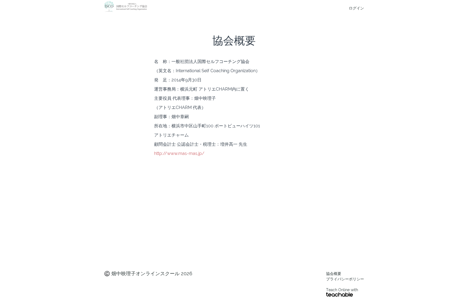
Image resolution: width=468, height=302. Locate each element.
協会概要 (333, 273)
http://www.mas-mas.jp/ (179, 153)
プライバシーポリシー (345, 279)
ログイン (356, 8)
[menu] (354, 8)
